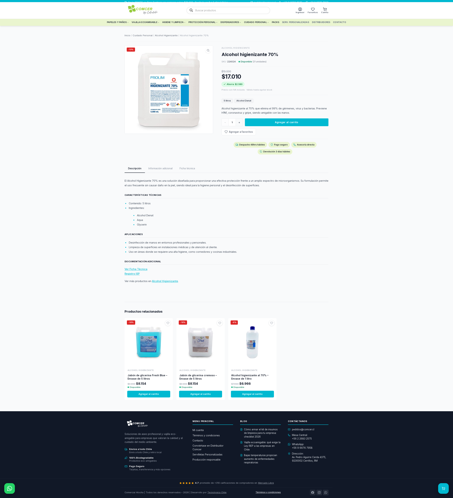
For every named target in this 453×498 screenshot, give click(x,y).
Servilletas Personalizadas (207, 454)
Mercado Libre (266, 483)
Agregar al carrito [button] (149, 393)
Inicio (127, 35)
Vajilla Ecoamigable (144, 22)
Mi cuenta (198, 430)
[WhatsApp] (325, 492)
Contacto (339, 22)
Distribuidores (321, 22)
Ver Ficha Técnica (136, 269)
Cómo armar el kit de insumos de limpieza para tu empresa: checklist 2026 (261, 433)
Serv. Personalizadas (295, 22)
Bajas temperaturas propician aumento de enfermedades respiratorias (260, 459)
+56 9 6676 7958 (302, 447)
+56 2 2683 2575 (302, 438)
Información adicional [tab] (160, 168)
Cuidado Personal (255, 22)
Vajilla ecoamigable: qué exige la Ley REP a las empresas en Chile (262, 446)
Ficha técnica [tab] (187, 168)
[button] (208, 50)
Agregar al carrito (286, 122)
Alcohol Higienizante (166, 35)
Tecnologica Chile (216, 492)
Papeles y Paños (117, 22)
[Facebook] (312, 492)
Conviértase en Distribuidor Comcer (208, 447)
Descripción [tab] (134, 168)
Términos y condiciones (206, 435)
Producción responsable (206, 459)
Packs (275, 22)
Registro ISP (132, 273)
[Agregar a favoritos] (168, 323)
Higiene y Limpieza (173, 22)
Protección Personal (202, 22)
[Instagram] (319, 492)
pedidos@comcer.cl (303, 429)
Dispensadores (229, 22)
